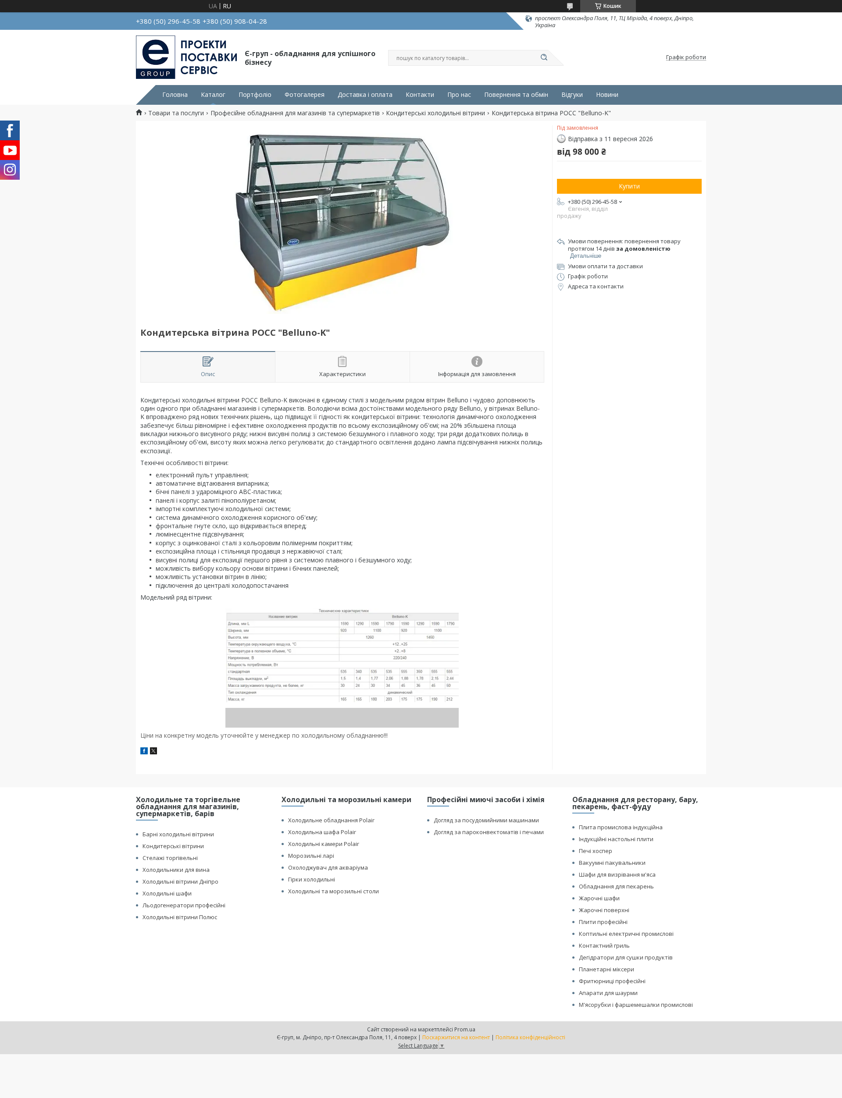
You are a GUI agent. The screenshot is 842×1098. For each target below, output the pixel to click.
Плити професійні (603, 922)
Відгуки (572, 95)
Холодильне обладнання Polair (331, 820)
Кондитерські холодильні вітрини (435, 113)
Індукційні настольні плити (616, 839)
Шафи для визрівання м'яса (617, 874)
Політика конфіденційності (530, 1037)
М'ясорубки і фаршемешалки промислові (636, 1005)
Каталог (213, 95)
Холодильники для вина (176, 870)
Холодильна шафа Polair (322, 832)
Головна (175, 95)
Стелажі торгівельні (170, 858)
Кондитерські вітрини (173, 846)
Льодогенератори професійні (184, 905)
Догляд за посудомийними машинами (486, 820)
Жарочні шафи (599, 898)
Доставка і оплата (365, 95)
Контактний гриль (604, 945)
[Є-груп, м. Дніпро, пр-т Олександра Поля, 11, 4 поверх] (186, 57)
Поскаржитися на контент (456, 1037)
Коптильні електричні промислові (626, 934)
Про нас (459, 95)
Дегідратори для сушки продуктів (626, 957)
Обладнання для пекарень (616, 886)
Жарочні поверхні (604, 910)
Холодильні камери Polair (323, 844)
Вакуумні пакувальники (612, 863)
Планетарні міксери (606, 969)
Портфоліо (255, 95)
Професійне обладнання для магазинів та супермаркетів (295, 113)
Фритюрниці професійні (612, 981)
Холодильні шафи (167, 893)
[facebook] (144, 752)
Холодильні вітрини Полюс (180, 917)
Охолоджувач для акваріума (328, 867)
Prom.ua (464, 1029)
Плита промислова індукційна (621, 827)
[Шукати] (544, 58)
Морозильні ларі (311, 856)
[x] (153, 752)
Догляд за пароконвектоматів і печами (489, 832)
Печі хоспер (595, 851)
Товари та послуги (176, 113)
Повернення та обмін (516, 95)
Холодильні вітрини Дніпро (180, 881)
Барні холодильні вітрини (178, 834)
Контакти (420, 95)
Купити (629, 186)
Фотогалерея (305, 95)
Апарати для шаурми (608, 993)
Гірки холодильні (311, 879)
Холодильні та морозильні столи (333, 891)
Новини (607, 95)
